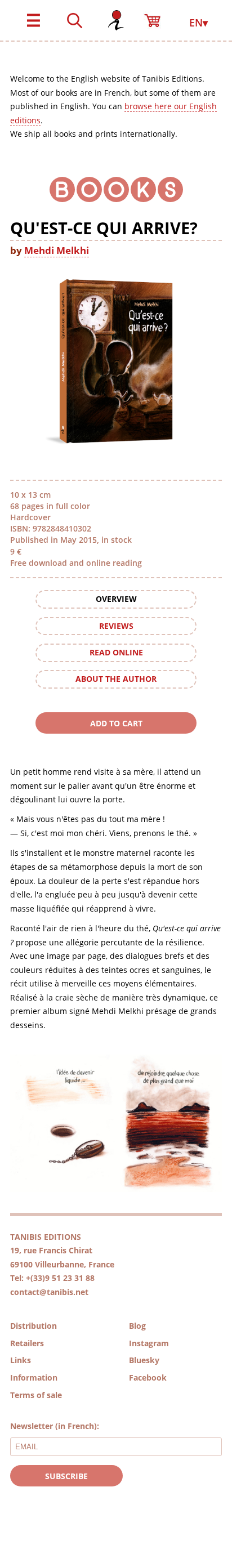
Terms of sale (36, 1395)
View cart (116, 744)
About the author (116, 678)
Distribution (33, 1325)
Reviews (116, 625)
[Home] (116, 15)
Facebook (148, 1377)
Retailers (27, 1343)
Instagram (149, 1343)
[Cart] (157, 15)
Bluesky (144, 1360)
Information (33, 1377)
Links (20, 1360)
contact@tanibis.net (49, 1292)
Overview (116, 598)
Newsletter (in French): (54, 1426)
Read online (116, 652)
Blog (137, 1325)
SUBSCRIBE (66, 1476)
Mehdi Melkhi (56, 250)
